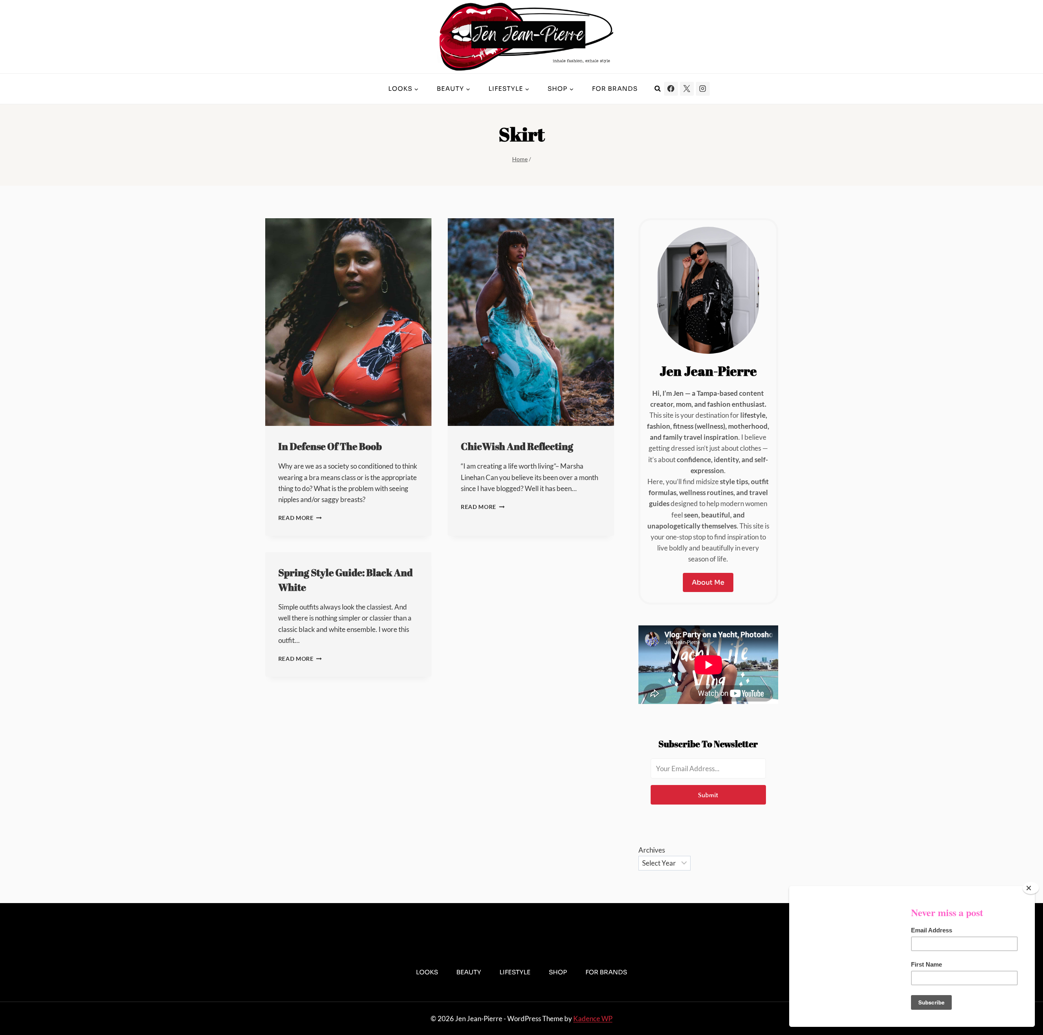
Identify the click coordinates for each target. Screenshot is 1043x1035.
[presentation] (348, 322)
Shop (558, 972)
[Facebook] (671, 89)
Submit (708, 794)
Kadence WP (592, 1018)
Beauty (468, 972)
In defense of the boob (330, 446)
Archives (651, 850)
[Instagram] (703, 89)
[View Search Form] (657, 88)
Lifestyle (514, 972)
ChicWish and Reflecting (517, 446)
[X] (687, 89)
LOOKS (427, 972)
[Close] (1031, 888)
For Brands (615, 88)
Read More (300, 518)
